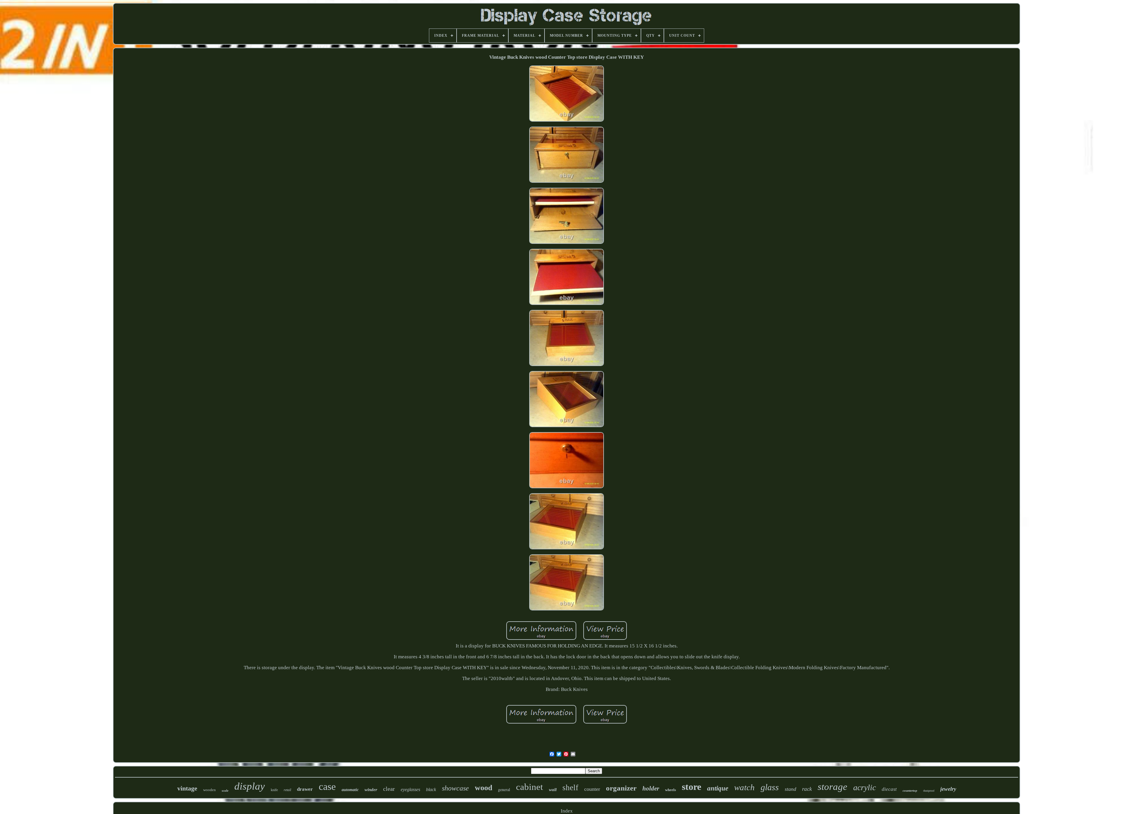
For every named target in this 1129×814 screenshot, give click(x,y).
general (504, 789)
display (249, 786)
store (691, 786)
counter (592, 789)
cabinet (529, 787)
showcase (455, 788)
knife (274, 790)
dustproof (928, 790)
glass (770, 787)
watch (744, 787)
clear (389, 789)
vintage (187, 788)
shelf (570, 787)
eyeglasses (410, 789)
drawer (305, 789)
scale (225, 790)
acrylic (864, 787)
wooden (209, 790)
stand (790, 789)
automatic (350, 790)
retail (287, 790)
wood (483, 787)
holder (650, 788)
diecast (889, 789)
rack (807, 789)
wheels (670, 790)
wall (553, 789)
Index (567, 811)
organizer (621, 788)
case (327, 786)
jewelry (948, 789)
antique (717, 788)
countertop (910, 790)
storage (832, 786)
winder (371, 789)
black (431, 789)
